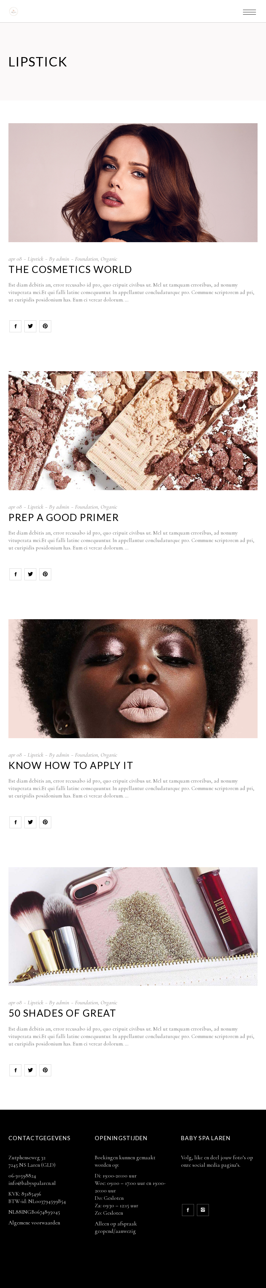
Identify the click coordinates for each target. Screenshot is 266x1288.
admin (62, 258)
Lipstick (35, 258)
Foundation (86, 258)
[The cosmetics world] (133, 182)
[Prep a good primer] (133, 430)
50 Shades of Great (62, 1013)
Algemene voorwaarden (34, 1222)
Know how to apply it (70, 765)
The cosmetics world (70, 269)
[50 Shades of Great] (133, 926)
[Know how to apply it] (133, 678)
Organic (109, 258)
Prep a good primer (63, 517)
